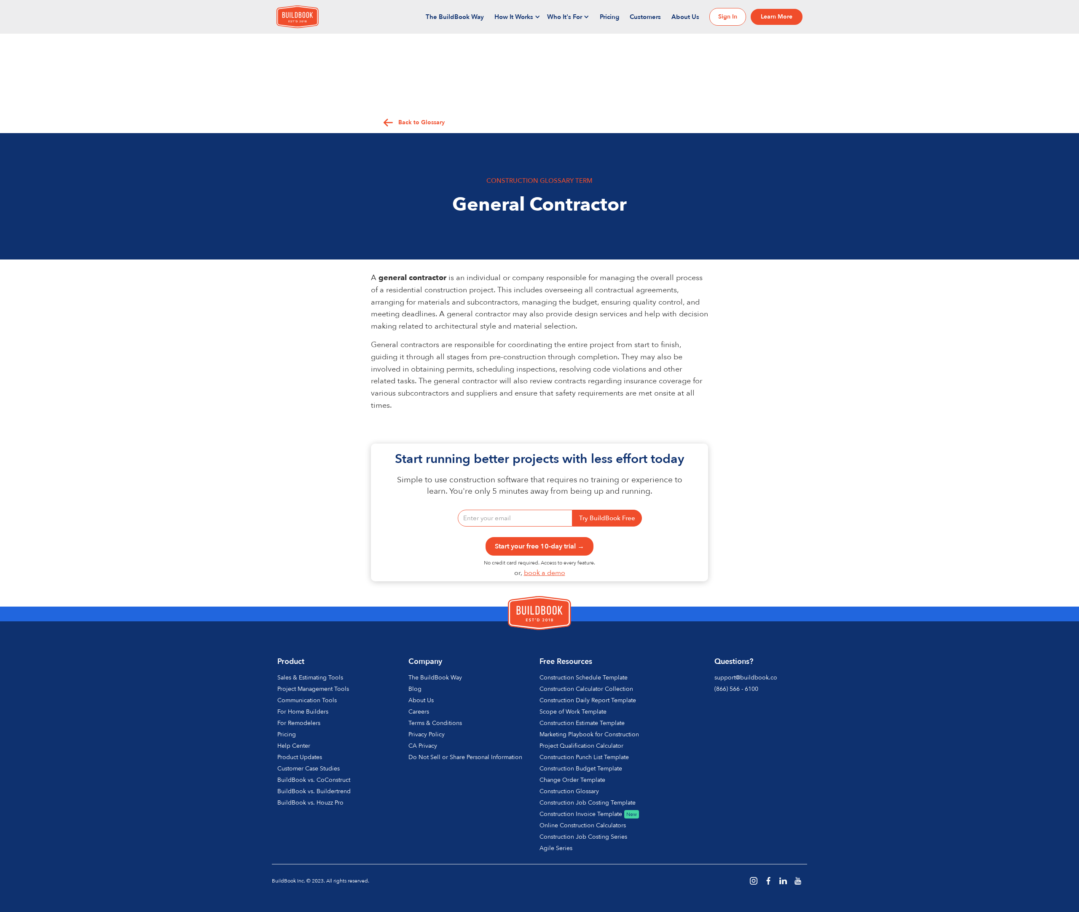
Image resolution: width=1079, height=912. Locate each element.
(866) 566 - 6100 (736, 689)
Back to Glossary (421, 122)
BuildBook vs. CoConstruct (313, 780)
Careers (418, 712)
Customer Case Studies (308, 769)
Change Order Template (572, 780)
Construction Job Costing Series (583, 837)
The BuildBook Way (455, 17)
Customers (645, 17)
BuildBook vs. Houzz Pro (310, 803)
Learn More (776, 17)
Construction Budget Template (581, 769)
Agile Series (556, 848)
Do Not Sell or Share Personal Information (465, 757)
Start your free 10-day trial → (539, 546)
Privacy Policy (426, 734)
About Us (685, 17)
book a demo (544, 573)
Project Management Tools (313, 689)
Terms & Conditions (435, 723)
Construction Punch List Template (584, 757)
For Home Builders (302, 712)
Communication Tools (307, 700)
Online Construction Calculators (583, 825)
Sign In (727, 17)
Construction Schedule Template (584, 678)
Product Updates (299, 757)
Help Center (293, 746)
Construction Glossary (569, 791)
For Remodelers (298, 723)
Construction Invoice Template (581, 814)
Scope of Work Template (573, 712)
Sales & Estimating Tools (310, 678)
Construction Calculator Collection (586, 689)
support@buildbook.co (745, 678)
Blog (414, 689)
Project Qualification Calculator (581, 746)
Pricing (609, 17)
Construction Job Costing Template (588, 803)
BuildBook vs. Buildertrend (314, 791)
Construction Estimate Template (582, 723)
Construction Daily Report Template (588, 700)
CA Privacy (422, 746)
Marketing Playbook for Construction (589, 734)
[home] (297, 17)
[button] (517, 17)
